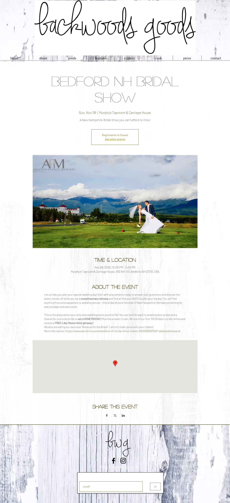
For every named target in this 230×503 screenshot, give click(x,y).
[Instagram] (123, 461)
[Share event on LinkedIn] (123, 415)
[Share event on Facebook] (106, 415)
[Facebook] (113, 461)
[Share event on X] (115, 415)
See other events (115, 139)
